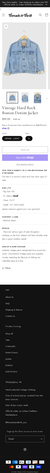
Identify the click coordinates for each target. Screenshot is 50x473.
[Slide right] (47, 98)
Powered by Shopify (32, 472)
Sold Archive (11, 371)
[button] (3, 15)
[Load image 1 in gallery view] (12, 97)
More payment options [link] (25, 164)
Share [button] (7, 268)
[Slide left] (3, 98)
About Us (9, 297)
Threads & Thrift (22, 472)
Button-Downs (12, 352)
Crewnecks (10, 346)
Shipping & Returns (14, 309)
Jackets (8, 359)
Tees (7, 340)
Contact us (10, 316)
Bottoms (9, 365)
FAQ (8, 303)
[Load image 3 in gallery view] (37, 97)
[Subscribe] (41, 439)
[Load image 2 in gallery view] (24, 97)
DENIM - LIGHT (12, 138)
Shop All (9, 333)
